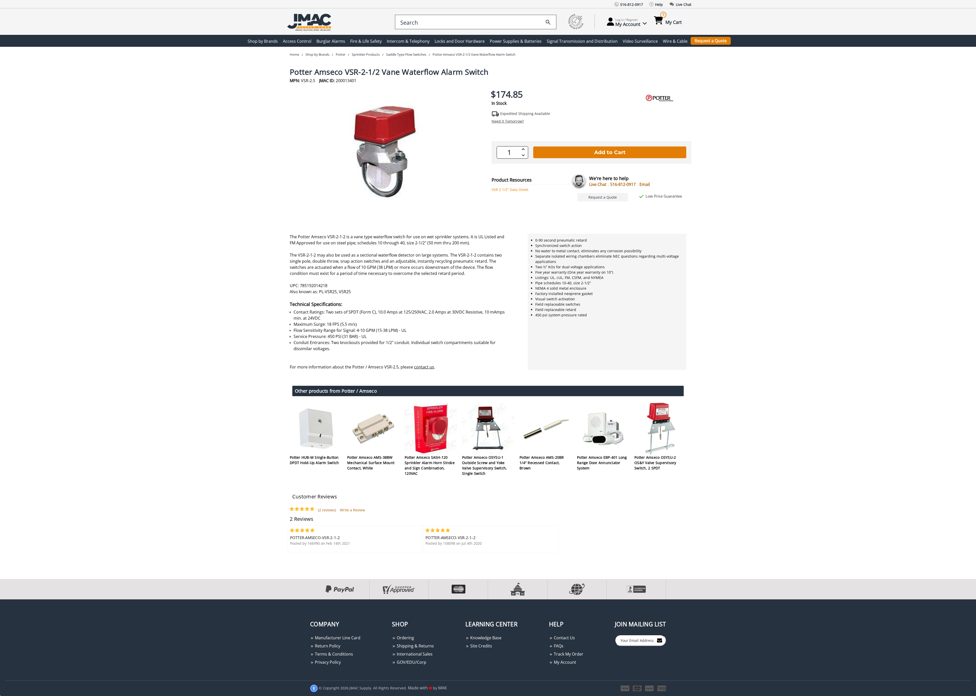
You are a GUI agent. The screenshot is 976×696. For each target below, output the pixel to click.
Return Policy (327, 646)
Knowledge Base (485, 638)
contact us (424, 367)
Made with (418, 688)
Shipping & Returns (415, 646)
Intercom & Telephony (408, 41)
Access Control (297, 41)
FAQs (558, 646)
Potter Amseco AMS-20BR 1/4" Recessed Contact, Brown (542, 462)
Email (644, 184)
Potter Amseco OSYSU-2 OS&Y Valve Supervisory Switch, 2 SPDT (655, 462)
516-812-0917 (623, 184)
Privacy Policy (327, 662)
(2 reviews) (327, 510)
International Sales (414, 654)
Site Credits (480, 646)
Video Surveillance (640, 41)
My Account (564, 662)
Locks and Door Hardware (460, 41)
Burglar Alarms (330, 41)
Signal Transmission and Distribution (582, 41)
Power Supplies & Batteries (516, 41)
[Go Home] (310, 21)
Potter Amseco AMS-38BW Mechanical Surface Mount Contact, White (370, 462)
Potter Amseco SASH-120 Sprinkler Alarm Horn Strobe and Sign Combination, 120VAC (430, 465)
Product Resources (512, 180)
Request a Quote (711, 40)
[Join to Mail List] (659, 640)
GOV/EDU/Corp (411, 662)
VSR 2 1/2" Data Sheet (510, 189)
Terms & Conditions (333, 654)
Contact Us (564, 638)
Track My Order (568, 654)
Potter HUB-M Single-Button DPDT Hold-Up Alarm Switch (314, 460)
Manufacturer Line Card (337, 638)
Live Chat (597, 184)
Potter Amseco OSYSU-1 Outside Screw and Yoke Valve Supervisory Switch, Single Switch (484, 465)
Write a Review (352, 510)
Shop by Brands (263, 41)
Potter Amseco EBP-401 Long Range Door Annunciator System (602, 462)
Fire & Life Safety (366, 41)
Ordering (405, 638)
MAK (442, 688)
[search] (548, 21)
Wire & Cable (675, 41)
